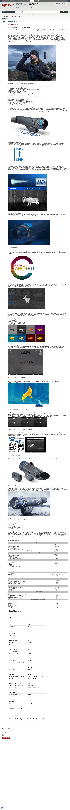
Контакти (15, 0)
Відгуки (3, 726)
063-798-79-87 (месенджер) (34, 4)
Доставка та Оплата (8, 0)
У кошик (10, 24)
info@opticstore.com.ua (33, 6)
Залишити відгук (6, 737)
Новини (19, 0)
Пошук (64, 11)
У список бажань (16, 24)
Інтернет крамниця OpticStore (7, 14)
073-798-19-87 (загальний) (34, 3)
